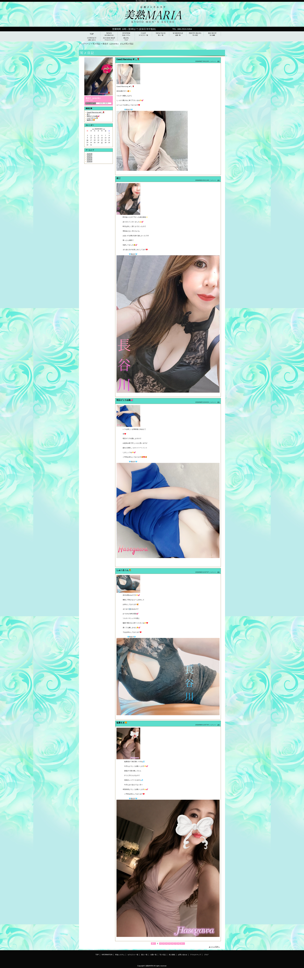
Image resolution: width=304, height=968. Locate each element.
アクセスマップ (195, 955)
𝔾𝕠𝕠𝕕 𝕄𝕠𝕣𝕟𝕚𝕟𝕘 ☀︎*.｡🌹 (95, 112)
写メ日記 (96, 44)
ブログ (206, 955)
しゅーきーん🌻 (92, 118)
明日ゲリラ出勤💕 (93, 116)
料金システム (120, 955)
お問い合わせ (182, 955)
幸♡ (88, 114)
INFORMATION (107, 955)
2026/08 (89, 154)
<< (93, 129)
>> (104, 129)
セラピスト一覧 (133, 955)
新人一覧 (144, 955)
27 (102, 142)
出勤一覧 (153, 955)
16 (87, 140)
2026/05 (89, 159)
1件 (218, 180)
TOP (92, 34)
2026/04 (89, 161)
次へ (182, 943)
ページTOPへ (215, 947)
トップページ (84, 44)
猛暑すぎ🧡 (91, 120)
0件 (218, 61)
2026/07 (89, 156)
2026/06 (89, 158)
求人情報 (172, 955)
